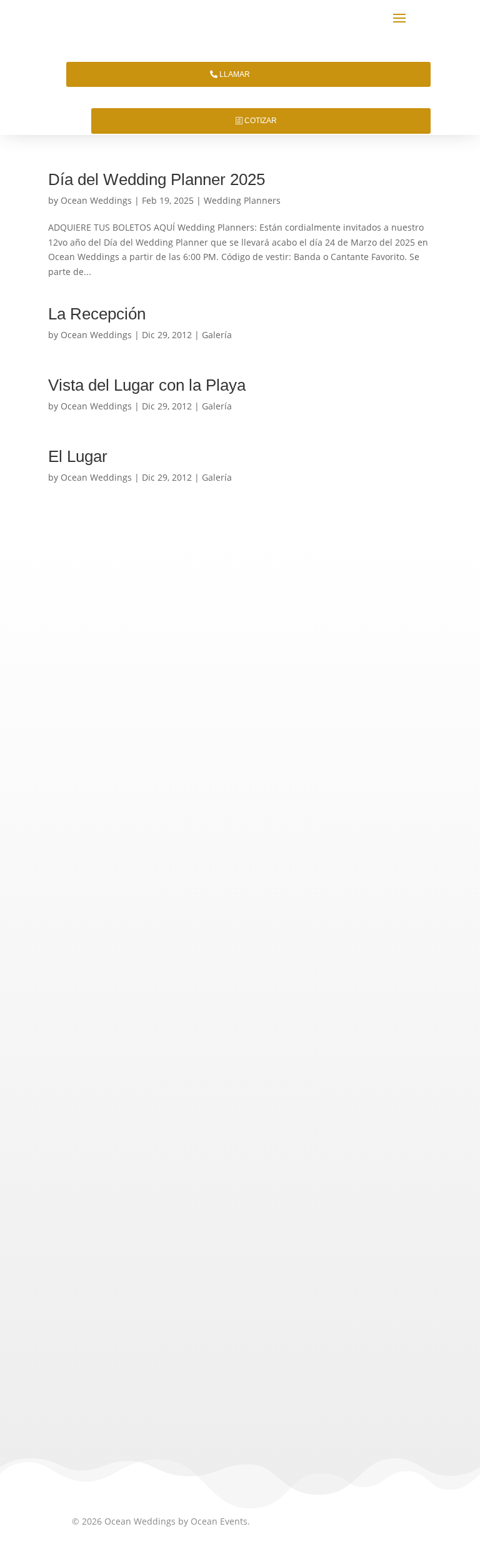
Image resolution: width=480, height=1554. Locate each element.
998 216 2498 (191, 1080)
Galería (217, 335)
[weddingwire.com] (184, 1379)
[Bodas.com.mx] (104, 1379)
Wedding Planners (242, 200)
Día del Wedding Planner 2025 (156, 179)
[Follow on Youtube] (204, 1268)
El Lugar (78, 456)
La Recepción (97, 313)
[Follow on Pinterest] (174, 1268)
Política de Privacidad (116, 1169)
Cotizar (260, 120)
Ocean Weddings (96, 200)
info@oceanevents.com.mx (151, 1102)
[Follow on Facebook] (144, 1268)
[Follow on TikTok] (84, 1268)
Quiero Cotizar (240, 728)
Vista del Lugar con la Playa (147, 385)
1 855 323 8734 (217, 1057)
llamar (234, 74)
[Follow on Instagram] (114, 1268)
